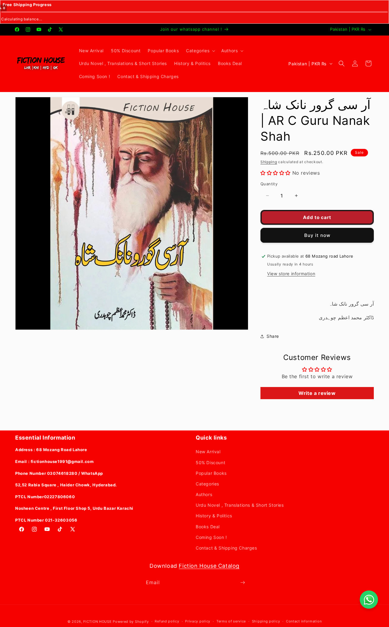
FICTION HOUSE (97, 621)
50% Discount (210, 462)
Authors (204, 494)
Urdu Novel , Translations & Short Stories (240, 505)
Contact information (304, 621)
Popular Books (211, 473)
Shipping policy (266, 621)
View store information (291, 273)
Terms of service (231, 621)
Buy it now (317, 235)
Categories (207, 483)
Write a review (317, 393)
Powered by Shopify (131, 621)
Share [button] (273, 336)
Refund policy (167, 621)
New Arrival (208, 451)
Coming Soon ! (211, 537)
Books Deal (208, 526)
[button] (200, 50)
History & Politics (214, 515)
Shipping (268, 161)
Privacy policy (197, 621)
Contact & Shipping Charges (226, 547)
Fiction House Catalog (209, 566)
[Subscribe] (242, 582)
